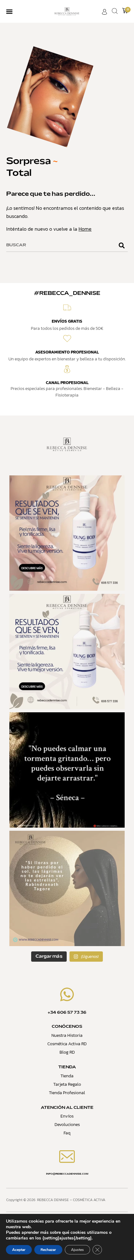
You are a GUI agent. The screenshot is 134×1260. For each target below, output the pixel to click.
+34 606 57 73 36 (67, 1013)
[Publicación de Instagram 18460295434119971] (67, 770)
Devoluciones (67, 1124)
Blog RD (67, 1052)
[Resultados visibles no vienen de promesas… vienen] (67, 533)
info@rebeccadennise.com (67, 1174)
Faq (67, 1133)
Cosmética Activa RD (67, 1044)
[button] (9, 11)
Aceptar (19, 1249)
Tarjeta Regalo (67, 1084)
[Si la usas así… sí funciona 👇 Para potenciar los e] (67, 651)
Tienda (67, 1076)
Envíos (67, 1116)
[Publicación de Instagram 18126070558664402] (67, 888)
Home (85, 229)
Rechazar (48, 1249)
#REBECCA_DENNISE (67, 293)
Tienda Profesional (67, 1092)
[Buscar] (121, 245)
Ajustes (77, 1249)
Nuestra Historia (67, 1035)
